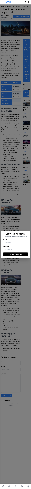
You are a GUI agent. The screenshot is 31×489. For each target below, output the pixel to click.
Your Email (6, 246)
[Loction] (25, 2)
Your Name (6, 240)
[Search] (29, 2)
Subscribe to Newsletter (15, 254)
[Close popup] (28, 233)
